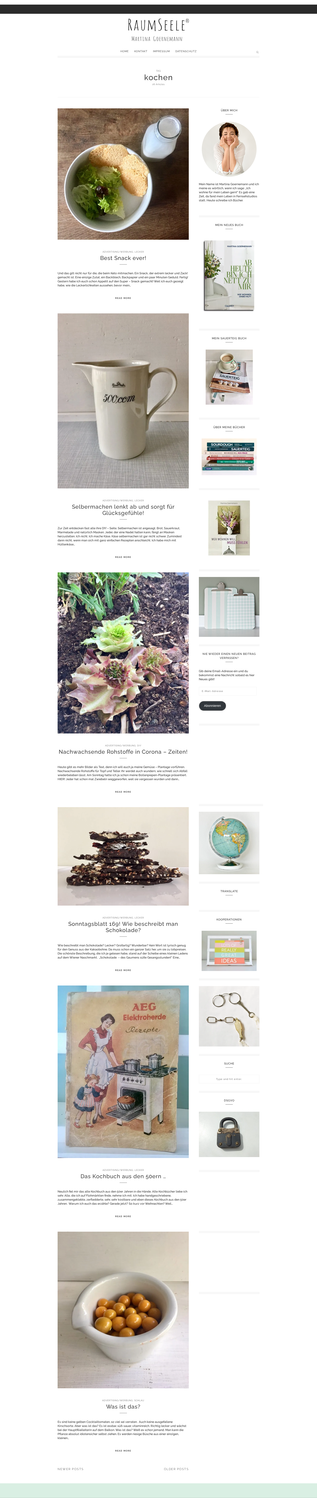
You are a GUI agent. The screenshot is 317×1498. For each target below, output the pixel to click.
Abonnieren (212, 706)
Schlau (139, 1400)
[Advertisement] (231, 763)
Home (124, 51)
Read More (123, 298)
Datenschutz (186, 51)
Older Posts (176, 1469)
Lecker (139, 252)
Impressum (161, 51)
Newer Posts (71, 1469)
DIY (139, 745)
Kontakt (140, 51)
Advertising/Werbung (118, 252)
